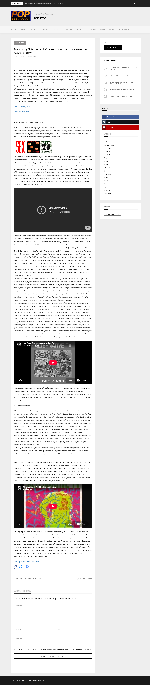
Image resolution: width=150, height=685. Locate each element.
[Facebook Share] (16, 567)
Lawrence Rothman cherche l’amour (121, 90)
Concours (80, 29)
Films (105, 171)
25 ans (102, 29)
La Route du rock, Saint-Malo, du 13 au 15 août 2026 (44, 3)
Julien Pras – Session (84, 579)
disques (106, 161)
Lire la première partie (22, 106)
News (23, 29)
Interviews (44, 29)
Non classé (107, 184)
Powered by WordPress (18, 680)
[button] (134, 3)
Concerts (56, 29)
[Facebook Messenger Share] (27, 567)
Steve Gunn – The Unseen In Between (27, 579)
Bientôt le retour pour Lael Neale (120, 96)
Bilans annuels (124, 29)
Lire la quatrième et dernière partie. (26, 561)
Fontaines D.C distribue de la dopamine (122, 76)
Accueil (14, 29)
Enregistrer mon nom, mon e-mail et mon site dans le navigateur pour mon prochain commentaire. (52, 649)
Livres (106, 177)
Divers (111, 29)
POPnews (40, 18)
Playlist (106, 187)
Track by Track (109, 194)
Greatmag (35, 680)
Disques (32, 29)
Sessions (92, 29)
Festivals (68, 29)
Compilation (108, 148)
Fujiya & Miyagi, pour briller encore (121, 83)
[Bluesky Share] (21, 567)
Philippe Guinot (19, 57)
